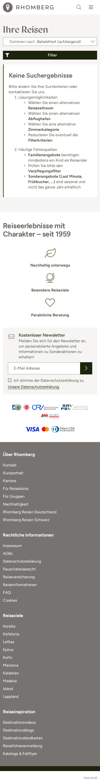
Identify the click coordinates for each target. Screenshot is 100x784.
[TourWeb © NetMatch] (90, 777)
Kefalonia (11, 634)
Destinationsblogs (18, 730)
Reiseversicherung (19, 577)
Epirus (8, 649)
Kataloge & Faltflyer (20, 753)
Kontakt (10, 465)
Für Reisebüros (15, 488)
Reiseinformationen (20, 584)
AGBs (8, 553)
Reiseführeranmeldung (22, 745)
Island (8, 688)
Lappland (10, 696)
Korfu (7, 657)
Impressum (12, 545)
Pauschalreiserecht (19, 569)
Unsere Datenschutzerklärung (33, 386)
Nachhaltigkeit (15, 504)
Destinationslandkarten (23, 738)
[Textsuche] (79, 7)
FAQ (7, 592)
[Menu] (91, 7)
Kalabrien (11, 673)
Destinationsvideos (19, 722)
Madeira (10, 681)
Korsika (9, 626)
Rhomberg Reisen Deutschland (29, 512)
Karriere (9, 480)
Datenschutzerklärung (22, 561)
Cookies (10, 600)
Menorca (10, 665)
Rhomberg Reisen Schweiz (26, 519)
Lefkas (8, 642)
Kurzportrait (13, 473)
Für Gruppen (14, 496)
